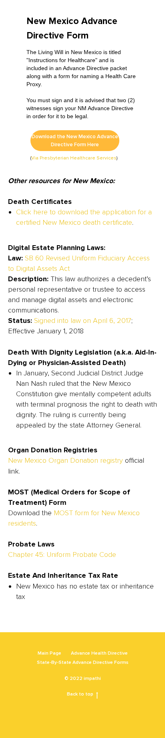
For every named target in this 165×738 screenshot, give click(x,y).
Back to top (80, 694)
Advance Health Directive (99, 653)
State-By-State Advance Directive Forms (83, 662)
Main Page (49, 653)
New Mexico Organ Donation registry (65, 460)
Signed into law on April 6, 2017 (82, 320)
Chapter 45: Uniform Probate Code (62, 554)
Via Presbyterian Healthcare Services (74, 158)
